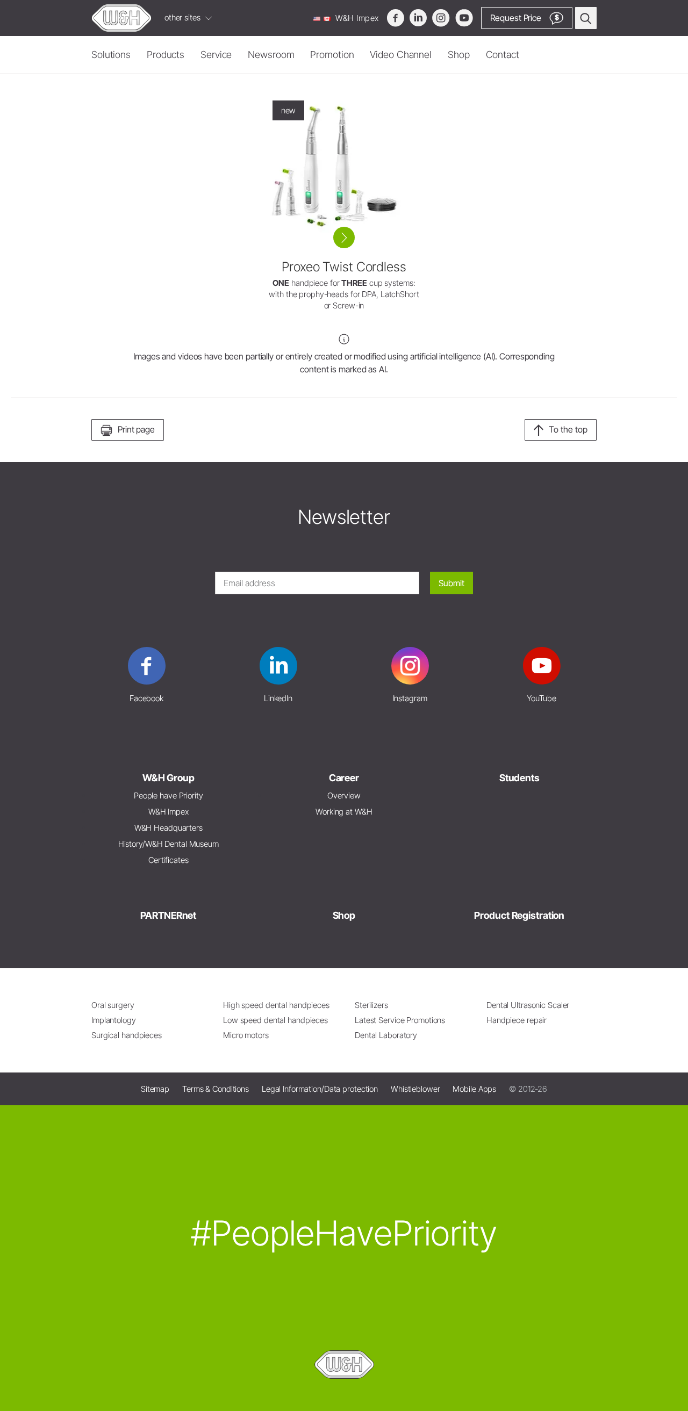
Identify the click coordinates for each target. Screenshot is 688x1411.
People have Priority (168, 795)
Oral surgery (112, 1005)
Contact (502, 54)
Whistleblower (415, 1089)
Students (519, 777)
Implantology (113, 1020)
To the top (568, 429)
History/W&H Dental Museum (168, 844)
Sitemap (155, 1089)
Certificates (168, 860)
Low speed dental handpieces (275, 1020)
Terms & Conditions (215, 1089)
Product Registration (519, 915)
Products (165, 54)
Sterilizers (371, 1005)
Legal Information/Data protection (320, 1089)
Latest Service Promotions (400, 1020)
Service (216, 54)
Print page (136, 429)
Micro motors (246, 1035)
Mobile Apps (474, 1089)
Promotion (332, 54)
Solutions (111, 54)
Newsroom (271, 54)
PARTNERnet (168, 915)
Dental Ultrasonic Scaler (527, 1005)
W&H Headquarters (168, 828)
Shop (459, 54)
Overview (344, 795)
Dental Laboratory (386, 1035)
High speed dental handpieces (276, 1005)
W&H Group (168, 777)
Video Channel (401, 54)
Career (344, 777)
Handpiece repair (516, 1020)
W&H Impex (356, 18)
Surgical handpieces (126, 1035)
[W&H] (121, 18)
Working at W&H (344, 812)
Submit (451, 583)
